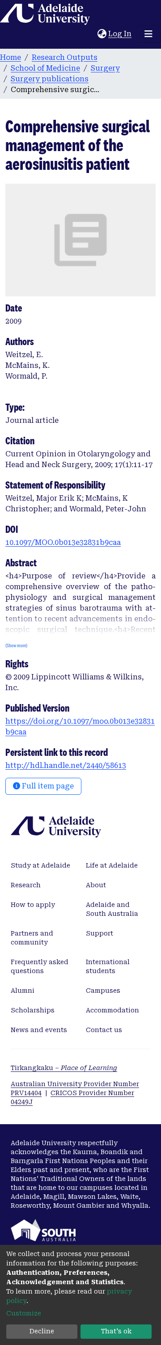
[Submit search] (90, 34)
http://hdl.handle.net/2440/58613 (65, 765)
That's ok (116, 1331)
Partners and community (32, 938)
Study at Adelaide (40, 865)
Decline (42, 1331)
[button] (101, 34)
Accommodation (112, 1010)
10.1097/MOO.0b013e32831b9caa (63, 542)
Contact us (104, 1029)
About (96, 885)
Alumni (22, 990)
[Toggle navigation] (148, 34)
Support (99, 933)
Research (26, 885)
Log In (120, 34)
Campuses (103, 990)
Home (10, 57)
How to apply (33, 904)
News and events (39, 1029)
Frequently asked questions (39, 966)
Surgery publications (50, 79)
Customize (23, 1313)
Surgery (105, 68)
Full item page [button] (47, 786)
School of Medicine (45, 68)
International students (108, 966)
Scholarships (33, 1010)
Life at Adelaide (112, 865)
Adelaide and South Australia (112, 909)
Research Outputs (64, 57)
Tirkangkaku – (64, 1067)
